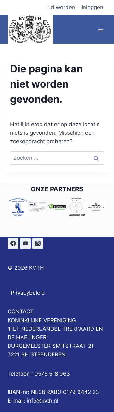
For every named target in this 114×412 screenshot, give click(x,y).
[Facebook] (13, 243)
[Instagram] (37, 243)
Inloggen (92, 7)
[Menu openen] (100, 29)
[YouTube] (25, 243)
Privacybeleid (28, 293)
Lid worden (60, 7)
